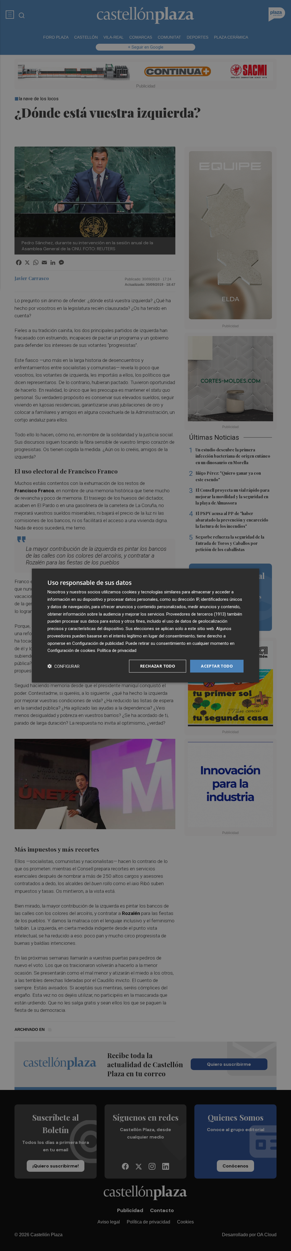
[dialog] (145, 626)
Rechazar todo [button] (157, 666)
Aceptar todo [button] (217, 666)
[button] (63, 666)
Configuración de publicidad (98, 643)
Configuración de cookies (71, 650)
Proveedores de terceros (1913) (196, 613)
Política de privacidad (116, 650)
